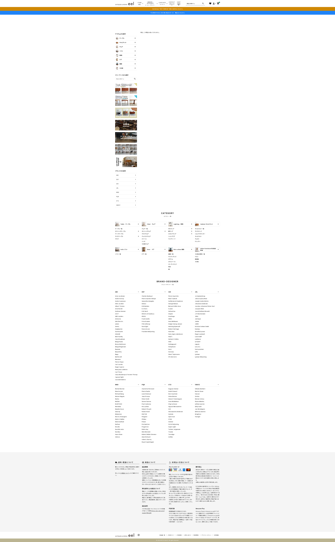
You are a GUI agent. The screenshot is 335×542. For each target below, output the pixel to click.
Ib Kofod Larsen (200, 331)
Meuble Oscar (119, 409)
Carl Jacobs (119, 364)
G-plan (170, 309)
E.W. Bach (145, 311)
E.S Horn (144, 309)
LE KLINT (198, 341)
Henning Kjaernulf (174, 326)
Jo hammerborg (200, 296)
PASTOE (144, 414)
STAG (170, 419)
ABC (117, 175)
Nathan (117, 424)
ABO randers (119, 316)
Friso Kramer (146, 321)
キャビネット (198, 236)
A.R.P (117, 314)
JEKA (196, 316)
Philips (144, 419)
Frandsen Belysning (148, 331)
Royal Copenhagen (148, 442)
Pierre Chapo (119, 362)
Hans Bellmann (173, 321)
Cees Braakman (120, 339)
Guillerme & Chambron (175, 301)
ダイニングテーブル (120, 231)
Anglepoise (118, 329)
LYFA (196, 352)
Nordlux (117, 432)
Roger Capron (119, 367)
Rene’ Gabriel (172, 298)
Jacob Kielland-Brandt (202, 311)
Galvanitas (171, 311)
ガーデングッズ (172, 264)
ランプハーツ (171, 239)
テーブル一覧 (118, 229)
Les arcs (197, 347)
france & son (146, 329)
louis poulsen (199, 349)
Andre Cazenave (120, 301)
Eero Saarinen (172, 394)
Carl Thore (118, 372)
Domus (144, 303)
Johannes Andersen (201, 303)
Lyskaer (197, 354)
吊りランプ (171, 229)
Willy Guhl (198, 406)
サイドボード (198, 231)
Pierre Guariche (173, 296)
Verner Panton (146, 401)
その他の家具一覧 (200, 254)
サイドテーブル (119, 236)
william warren (200, 404)
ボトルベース (172, 261)
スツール (144, 239)
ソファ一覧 (118, 254)
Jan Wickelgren (200, 409)
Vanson (197, 394)
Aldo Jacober (119, 303)
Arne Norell (118, 309)
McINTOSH (118, 404)
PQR (117, 196)
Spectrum (171, 416)
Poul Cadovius (146, 404)
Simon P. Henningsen (175, 399)
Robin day (145, 429)
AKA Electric (119, 321)
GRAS (170, 319)
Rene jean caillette (121, 369)
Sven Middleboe (173, 401)
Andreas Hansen (120, 311)
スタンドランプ (172, 234)
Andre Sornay (119, 298)
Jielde (197, 321)
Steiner (170, 422)
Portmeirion (146, 424)
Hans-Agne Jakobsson (175, 334)
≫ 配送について (124, 473)
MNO (117, 192)
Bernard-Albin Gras (174, 306)
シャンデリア (171, 236)
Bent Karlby (119, 336)
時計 (169, 267)
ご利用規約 (179, 535)
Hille (169, 341)
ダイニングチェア (146, 231)
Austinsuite (119, 331)
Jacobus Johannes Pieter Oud (205, 306)
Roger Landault (200, 334)
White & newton (200, 411)
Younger (197, 416)
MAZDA (117, 401)
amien (117, 324)
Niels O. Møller (119, 419)
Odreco (117, 437)
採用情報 (216, 535)
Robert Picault (146, 409)
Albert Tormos (119, 306)
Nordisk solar (119, 429)
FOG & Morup (146, 324)
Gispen (170, 314)
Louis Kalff (198, 336)
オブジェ (170, 259)
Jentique (198, 319)
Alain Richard (146, 437)
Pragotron (145, 427)
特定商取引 (196, 535)
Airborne (118, 319)
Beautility (118, 352)
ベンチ (143, 241)
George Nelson (173, 303)
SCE (169, 409)
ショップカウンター (200, 234)
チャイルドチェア (146, 236)
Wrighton (198, 414)
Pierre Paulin (146, 391)
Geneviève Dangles (148, 301)
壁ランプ (170, 231)
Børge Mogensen (120, 347)
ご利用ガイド (171, 535)
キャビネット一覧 (199, 229)
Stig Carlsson (172, 404)
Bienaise (118, 359)
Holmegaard (172, 344)
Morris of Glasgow (121, 416)
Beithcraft (118, 357)
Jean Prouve (146, 396)
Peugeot (144, 416)
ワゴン (196, 256)
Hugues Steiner (173, 389)
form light (145, 326)
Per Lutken (145, 406)
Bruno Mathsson (120, 344)
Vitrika (197, 396)
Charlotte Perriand (148, 389)
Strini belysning (173, 424)
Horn (170, 349)
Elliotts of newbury (148, 314)
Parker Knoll (146, 411)
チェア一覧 (145, 229)
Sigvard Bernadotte (174, 406)
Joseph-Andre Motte (202, 301)
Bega (116, 354)
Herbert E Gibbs (173, 339)
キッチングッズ (172, 256)
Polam (144, 422)
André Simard (172, 391)
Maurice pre (119, 391)
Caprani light (119, 377)
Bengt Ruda (119, 341)
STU (117, 201)
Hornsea (171, 352)
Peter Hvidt (145, 399)
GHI (117, 184)
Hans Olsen (118, 434)
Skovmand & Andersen (175, 411)
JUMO (197, 324)
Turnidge (171, 434)
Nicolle (117, 427)
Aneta (117, 326)
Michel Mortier (120, 389)
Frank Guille (146, 319)
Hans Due (171, 331)
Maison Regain (119, 396)
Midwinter (118, 414)
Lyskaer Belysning (201, 357)
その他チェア (145, 244)
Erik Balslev (145, 306)
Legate (197, 344)
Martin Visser (199, 391)
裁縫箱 (197, 259)
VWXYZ (118, 205)
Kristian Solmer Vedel (202, 326)
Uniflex (170, 437)
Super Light (172, 427)
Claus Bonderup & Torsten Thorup (126, 374)
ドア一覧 (144, 254)
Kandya (197, 329)
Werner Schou (199, 399)
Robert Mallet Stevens (149, 434)
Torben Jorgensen (174, 429)
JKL (117, 188)
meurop (117, 411)
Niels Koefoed (119, 422)
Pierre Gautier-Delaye (149, 298)
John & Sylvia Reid (201, 298)
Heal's (170, 336)
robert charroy (147, 439)
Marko (117, 399)
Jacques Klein (199, 309)
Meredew (118, 406)
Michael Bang (119, 394)
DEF (117, 179)
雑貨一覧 (171, 254)
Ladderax (198, 339)
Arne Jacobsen (120, 296)
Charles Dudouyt (147, 296)
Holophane (171, 347)
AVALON (117, 334)
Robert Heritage (173, 329)
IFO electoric (172, 357)
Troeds (170, 432)
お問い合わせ (187, 535)
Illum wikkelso (199, 401)
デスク (117, 239)
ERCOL (144, 316)
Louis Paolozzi (146, 394)
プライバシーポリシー (206, 535)
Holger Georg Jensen (175, 324)
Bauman (117, 349)
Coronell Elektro (120, 379)
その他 (197, 261)
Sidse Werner (172, 396)
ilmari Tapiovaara (174, 354)
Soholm (170, 414)
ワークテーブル (119, 234)
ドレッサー (198, 241)
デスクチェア (145, 234)
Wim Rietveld (146, 432)
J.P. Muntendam (200, 314)
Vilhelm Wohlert (200, 389)
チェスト (197, 239)
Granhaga (171, 316)
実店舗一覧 (162, 535)
